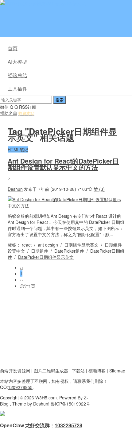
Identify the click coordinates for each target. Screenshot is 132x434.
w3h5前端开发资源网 (65, 3)
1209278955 (20, 387)
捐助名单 (8, 113)
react (27, 245)
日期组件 (39, 251)
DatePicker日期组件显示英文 (46, 257)
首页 (12, 48)
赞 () (99, 189)
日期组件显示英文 (81, 245)
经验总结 (17, 75)
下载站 (78, 371)
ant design (48, 245)
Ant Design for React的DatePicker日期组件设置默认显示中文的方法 (63, 164)
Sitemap (117, 371)
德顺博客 (97, 371)
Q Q (14, 107)
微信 (4, 107)
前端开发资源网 (15, 371)
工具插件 (17, 88)
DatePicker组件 (69, 251)
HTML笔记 (18, 149)
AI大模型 (17, 61)
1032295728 (68, 425)
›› (21, 280)
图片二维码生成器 (51, 371)
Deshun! (41, 404)
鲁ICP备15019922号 (70, 404)
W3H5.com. (46, 397)
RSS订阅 (27, 107)
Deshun (15, 189)
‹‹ (21, 267)
